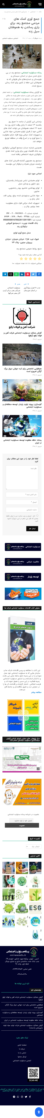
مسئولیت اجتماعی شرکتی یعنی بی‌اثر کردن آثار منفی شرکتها (11, 290)
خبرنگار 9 (35, 38)
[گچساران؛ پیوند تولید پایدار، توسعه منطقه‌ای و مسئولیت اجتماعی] (22, 390)
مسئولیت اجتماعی (7, 38)
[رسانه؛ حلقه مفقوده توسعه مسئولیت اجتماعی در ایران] (22, 426)
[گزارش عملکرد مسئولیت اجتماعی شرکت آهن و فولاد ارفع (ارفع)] (22, 319)
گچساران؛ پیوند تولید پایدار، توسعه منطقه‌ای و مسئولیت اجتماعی (22, 406)
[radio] (40, 259)
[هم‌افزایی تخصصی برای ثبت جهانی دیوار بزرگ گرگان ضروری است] (22, 355)
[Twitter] (26, 1096)
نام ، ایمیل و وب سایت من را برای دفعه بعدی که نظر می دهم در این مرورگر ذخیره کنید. (22, 518)
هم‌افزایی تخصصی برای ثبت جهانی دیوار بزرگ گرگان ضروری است (23, 370)
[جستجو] (3, 4)
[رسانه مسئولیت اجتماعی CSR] (22, 4)
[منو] (40, 4)
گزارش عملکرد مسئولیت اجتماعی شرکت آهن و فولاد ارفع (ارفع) (23, 334)
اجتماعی (15, 38)
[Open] (39, 1112)
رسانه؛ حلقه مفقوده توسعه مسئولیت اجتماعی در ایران (22, 441)
